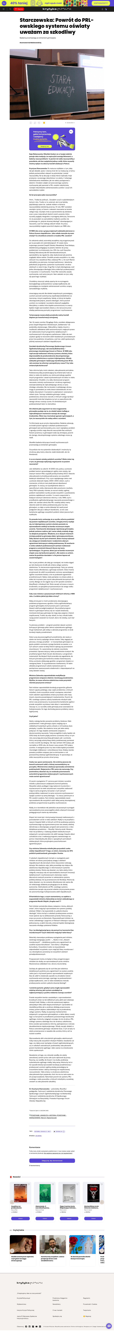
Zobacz (20, 1218)
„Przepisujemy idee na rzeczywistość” (29, 1293)
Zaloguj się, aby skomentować (52, 1161)
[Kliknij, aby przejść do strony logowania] (102, 9)
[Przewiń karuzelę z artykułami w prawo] (102, 1251)
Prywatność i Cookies (90, 1304)
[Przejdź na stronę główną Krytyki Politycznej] (29, 1283)
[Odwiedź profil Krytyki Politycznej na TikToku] (33, 1326)
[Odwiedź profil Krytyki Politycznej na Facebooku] (26, 1326)
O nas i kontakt (57, 1310)
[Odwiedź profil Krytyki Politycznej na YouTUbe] (36, 1326)
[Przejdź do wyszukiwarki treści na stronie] (10, 9)
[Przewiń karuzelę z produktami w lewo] (12, 1202)
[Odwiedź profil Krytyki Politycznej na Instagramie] (29, 1326)
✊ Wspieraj (87, 1316)
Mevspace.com (88, 1326)
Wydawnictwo (21, 1304)
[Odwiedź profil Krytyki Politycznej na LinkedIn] (40, 1326)
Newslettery (57, 1304)
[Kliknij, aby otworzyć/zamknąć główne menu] (3, 9)
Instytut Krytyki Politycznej (25, 1310)
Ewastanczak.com (101, 1326)
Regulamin (86, 1298)
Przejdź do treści (9, 2)
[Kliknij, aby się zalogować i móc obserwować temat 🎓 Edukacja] (64, 1131)
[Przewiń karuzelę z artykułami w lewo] (12, 1251)
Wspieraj (20, 9)
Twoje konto (87, 1310)
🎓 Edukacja (58, 1131)
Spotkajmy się (57, 1316)
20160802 (38, 1136)
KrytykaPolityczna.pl (23, 1298)
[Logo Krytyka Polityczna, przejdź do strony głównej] (57, 9)
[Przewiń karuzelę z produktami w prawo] (102, 1202)
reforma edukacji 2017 (42, 1131)
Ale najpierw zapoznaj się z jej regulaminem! (58, 1153)
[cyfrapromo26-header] (57, 3)
